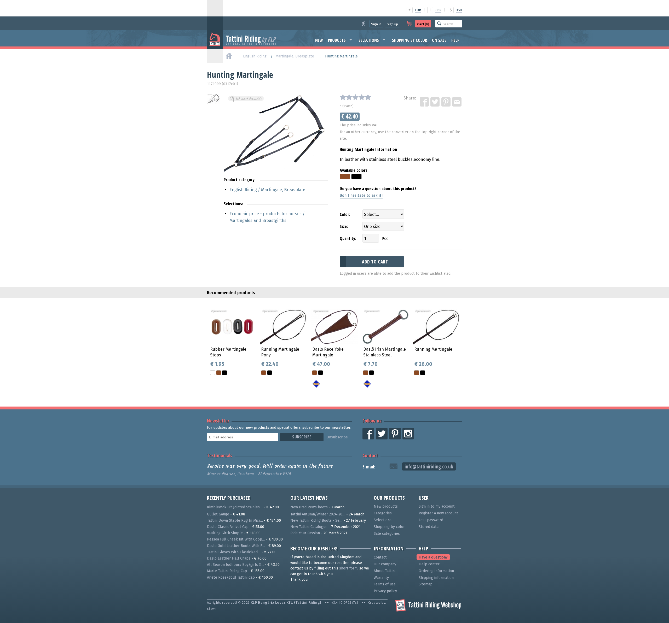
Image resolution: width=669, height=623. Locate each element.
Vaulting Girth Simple (225, 533)
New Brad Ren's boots (309, 507)
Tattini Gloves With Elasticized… (234, 552)
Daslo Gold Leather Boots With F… (236, 546)
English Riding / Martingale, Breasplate (267, 189)
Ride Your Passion (305, 533)
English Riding (255, 56)
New (319, 40)
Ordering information (436, 571)
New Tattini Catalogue (308, 527)
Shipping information (436, 577)
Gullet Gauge (218, 514)
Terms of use (385, 584)
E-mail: (368, 467)
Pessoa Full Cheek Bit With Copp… (236, 539)
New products (386, 506)
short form (348, 568)
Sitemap (425, 584)
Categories (383, 513)
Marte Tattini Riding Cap (227, 571)
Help (455, 40)
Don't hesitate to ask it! (361, 195)
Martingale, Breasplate (294, 56)
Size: (344, 226)
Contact (370, 455)
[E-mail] (457, 102)
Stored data (429, 527)
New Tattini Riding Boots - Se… (316, 520)
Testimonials (219, 455)
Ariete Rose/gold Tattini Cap (231, 577)
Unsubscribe (337, 437)
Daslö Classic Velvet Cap (228, 527)
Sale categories (387, 533)
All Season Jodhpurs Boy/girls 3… (235, 564)
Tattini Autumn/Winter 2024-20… (317, 514)
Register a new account (438, 513)
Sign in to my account (437, 506)
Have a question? (433, 557)
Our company (385, 564)
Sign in (376, 24)
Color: (345, 214)
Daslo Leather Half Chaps (228, 558)
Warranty (381, 577)
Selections (369, 40)
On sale (439, 40)
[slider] (355, 97)
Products (337, 40)
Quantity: (348, 238)
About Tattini (384, 571)
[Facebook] (425, 102)
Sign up (392, 24)
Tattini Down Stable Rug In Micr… (235, 520)
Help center (429, 564)
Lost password (431, 520)
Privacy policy (385, 591)
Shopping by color (409, 40)
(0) (423, 24)
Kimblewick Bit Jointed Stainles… (235, 507)
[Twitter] (435, 102)
